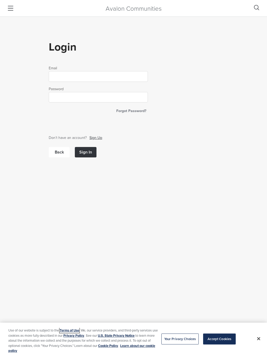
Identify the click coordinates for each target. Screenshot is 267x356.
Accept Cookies (219, 338)
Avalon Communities (134, 8)
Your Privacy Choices (180, 338)
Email (53, 68)
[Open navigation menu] (10, 8)
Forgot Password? (131, 110)
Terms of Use (69, 330)
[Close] (258, 339)
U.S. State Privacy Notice (116, 335)
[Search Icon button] (256, 7)
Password (56, 89)
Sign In (85, 152)
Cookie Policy (108, 345)
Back (59, 152)
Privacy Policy (73, 335)
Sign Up (95, 137)
